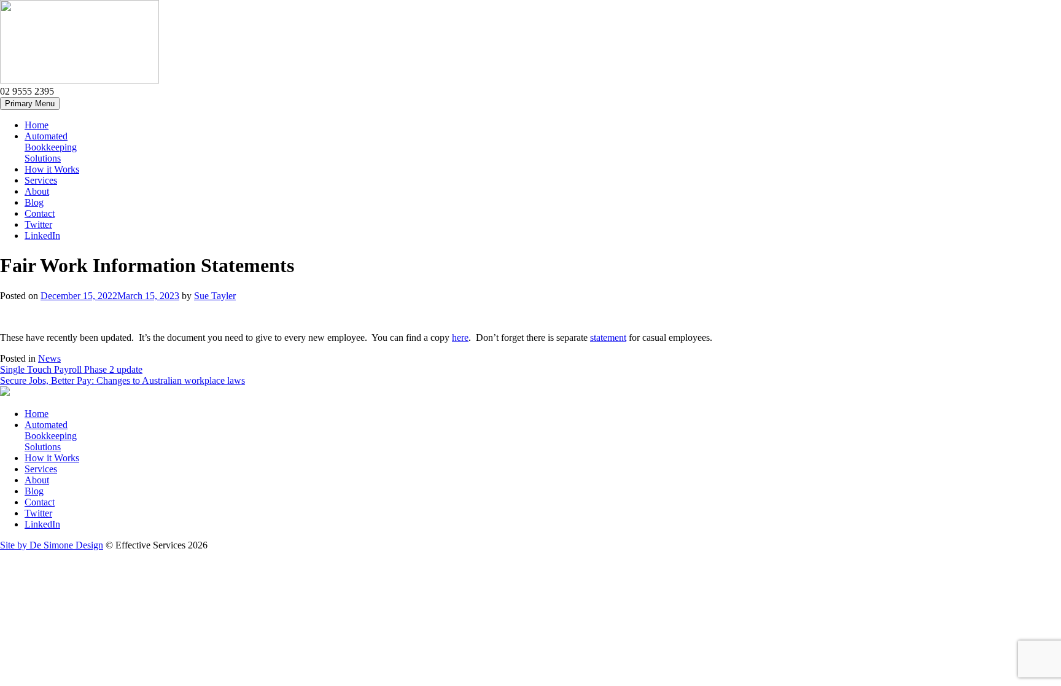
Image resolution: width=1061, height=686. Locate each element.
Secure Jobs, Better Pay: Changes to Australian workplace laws (122, 380)
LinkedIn (42, 235)
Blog (34, 202)
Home (37, 125)
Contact (40, 213)
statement (608, 337)
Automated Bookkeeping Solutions (51, 147)
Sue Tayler (215, 295)
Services (41, 180)
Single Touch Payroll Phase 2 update (71, 369)
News (49, 358)
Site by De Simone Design (51, 545)
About (37, 191)
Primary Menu (30, 103)
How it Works (52, 169)
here (460, 337)
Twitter (38, 224)
